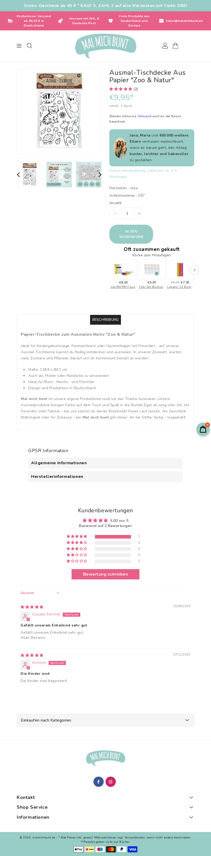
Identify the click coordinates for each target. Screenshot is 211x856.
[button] (121, 89)
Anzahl (115, 203)
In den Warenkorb (131, 234)
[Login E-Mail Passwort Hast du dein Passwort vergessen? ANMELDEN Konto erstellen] (105, 46)
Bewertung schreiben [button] (105, 574)
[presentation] (18, 174)
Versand (145, 116)
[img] (32, 607)
